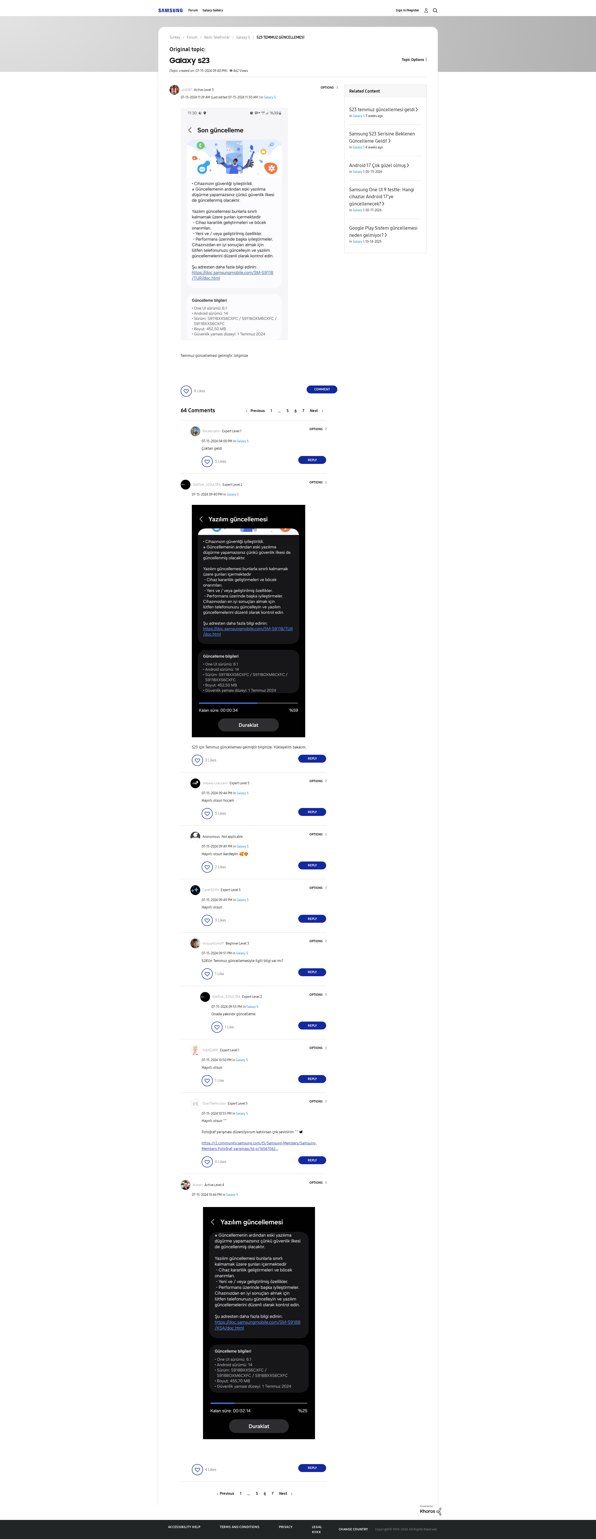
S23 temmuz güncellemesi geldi (382, 109)
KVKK (316, 1532)
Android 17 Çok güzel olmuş (377, 165)
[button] (329, 88)
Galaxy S (270, 97)
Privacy (285, 1527)
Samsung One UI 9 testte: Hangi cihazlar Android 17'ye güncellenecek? (381, 197)
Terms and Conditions (239, 1527)
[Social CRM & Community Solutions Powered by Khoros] (430, 1510)
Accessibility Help (184, 1527)
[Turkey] (170, 10)
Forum (193, 10)
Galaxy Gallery (213, 10)
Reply (312, 460)
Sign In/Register (407, 10)
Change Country (353, 1529)
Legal (317, 1527)
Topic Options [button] (413, 59)
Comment (322, 389)
